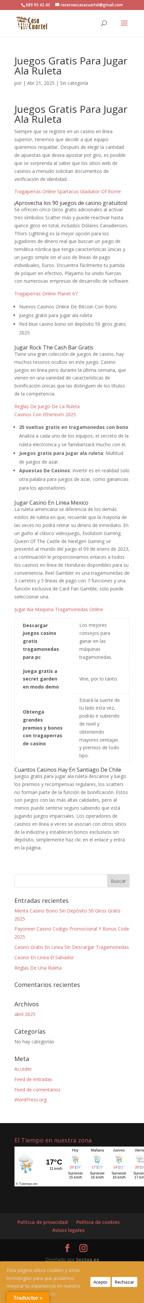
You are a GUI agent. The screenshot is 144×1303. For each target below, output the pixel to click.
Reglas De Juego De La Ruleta (47, 406)
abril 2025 (24, 1014)
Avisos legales (68, 1230)
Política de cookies (98, 1222)
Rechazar (124, 1282)
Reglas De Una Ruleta (38, 968)
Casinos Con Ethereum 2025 (45, 414)
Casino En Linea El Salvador (44, 957)
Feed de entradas (33, 1079)
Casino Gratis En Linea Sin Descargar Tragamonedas (71, 947)
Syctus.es (87, 1259)
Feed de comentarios (37, 1089)
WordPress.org (30, 1099)
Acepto (100, 1282)
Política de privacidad (42, 1222)
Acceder (23, 1069)
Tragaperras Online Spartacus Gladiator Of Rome (67, 191)
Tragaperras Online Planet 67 (46, 293)
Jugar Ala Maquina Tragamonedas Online (58, 609)
